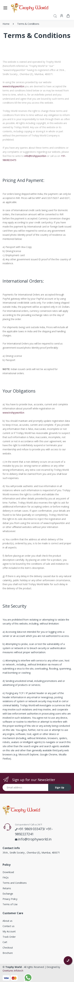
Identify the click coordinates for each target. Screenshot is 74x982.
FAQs (5, 877)
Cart (5, 942)
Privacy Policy (10, 899)
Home (6, 23)
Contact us (8, 926)
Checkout (8, 947)
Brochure (8, 953)
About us (7, 920)
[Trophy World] (19, 8)
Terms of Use (10, 904)
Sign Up (59, 787)
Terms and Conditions (15, 882)
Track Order (9, 936)
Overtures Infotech (13, 970)
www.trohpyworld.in (14, 86)
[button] (55, 15)
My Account (9, 931)
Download (8, 872)
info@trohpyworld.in (35, 156)
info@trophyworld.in (35, 839)
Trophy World (13, 967)
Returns (7, 888)
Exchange (8, 893)
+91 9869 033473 (31, 829)
